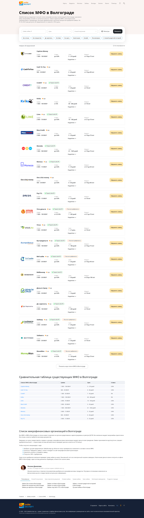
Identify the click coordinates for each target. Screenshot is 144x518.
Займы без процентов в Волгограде (33, 485)
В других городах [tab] (112, 479)
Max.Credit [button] (24, 404)
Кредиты (72, 3)
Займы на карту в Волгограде (56, 485)
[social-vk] (117, 506)
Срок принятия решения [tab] (52, 479)
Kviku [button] (22, 397)
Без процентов (37, 38)
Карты (65, 3)
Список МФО (42, 496)
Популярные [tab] (25, 479)
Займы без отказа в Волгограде (31, 483)
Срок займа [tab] (86, 479)
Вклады (93, 3)
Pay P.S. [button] (23, 418)
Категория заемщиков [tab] (98, 479)
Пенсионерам (96, 38)
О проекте (93, 505)
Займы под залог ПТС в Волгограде (58, 487)
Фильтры (106, 31)
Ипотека (79, 3)
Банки (107, 3)
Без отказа (26, 38)
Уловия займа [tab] (66, 479)
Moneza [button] (23, 411)
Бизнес (100, 3)
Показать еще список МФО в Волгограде (72, 366)
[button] (72, 59)
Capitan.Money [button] (25, 386)
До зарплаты (48, 38)
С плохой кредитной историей (112, 38)
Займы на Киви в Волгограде (56, 483)
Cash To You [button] (24, 390)
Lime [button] (22, 400)
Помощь (114, 3)
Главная (21, 496)
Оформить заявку (116, 54)
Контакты (111, 505)
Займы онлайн (31, 496)
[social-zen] (124, 506)
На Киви (58, 38)
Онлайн (86, 38)
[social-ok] (121, 506)
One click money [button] (25, 415)
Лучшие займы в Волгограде (81, 487)
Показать (117, 31)
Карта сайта (103, 505)
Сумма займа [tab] (77, 479)
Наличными (76, 38)
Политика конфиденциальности (28, 513)
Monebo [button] (23, 408)
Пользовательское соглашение (46, 513)
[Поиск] (124, 3)
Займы (87, 3)
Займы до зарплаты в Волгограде (32, 487)
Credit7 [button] (23, 393)
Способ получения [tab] (37, 479)
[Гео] (120, 3)
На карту (66, 38)
